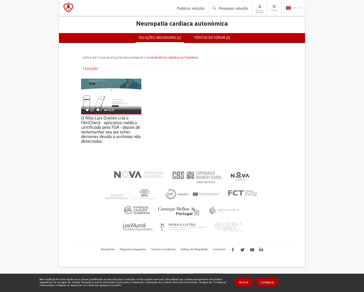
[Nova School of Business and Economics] (239, 176)
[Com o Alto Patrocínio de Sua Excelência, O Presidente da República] (131, 194)
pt (295, 8)
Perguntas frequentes (133, 249)
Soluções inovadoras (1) (161, 39)
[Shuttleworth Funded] (224, 210)
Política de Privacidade (194, 249)
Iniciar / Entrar (259, 11)
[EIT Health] (193, 194)
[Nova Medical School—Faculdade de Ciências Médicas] (139, 174)
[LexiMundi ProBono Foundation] (137, 227)
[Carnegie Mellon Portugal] (179, 211)
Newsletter (108, 249)
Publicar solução (191, 8)
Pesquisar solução (233, 8)
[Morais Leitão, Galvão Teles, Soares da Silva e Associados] (183, 227)
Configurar (267, 282)
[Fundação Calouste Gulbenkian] (137, 210)
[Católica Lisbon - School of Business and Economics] (228, 227)
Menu (274, 10)
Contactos (219, 249)
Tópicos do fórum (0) (212, 37)
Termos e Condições (163, 249)
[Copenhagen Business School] (196, 177)
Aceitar (244, 282)
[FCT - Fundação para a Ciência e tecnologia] (243, 193)
